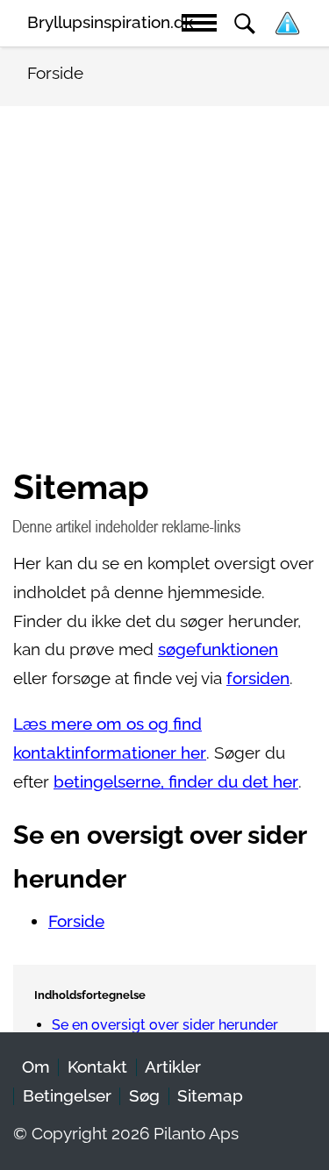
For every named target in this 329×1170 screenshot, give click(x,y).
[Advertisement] (164, 293)
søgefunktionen (218, 649)
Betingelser (67, 1096)
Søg (144, 1096)
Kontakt (97, 1067)
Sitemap (210, 1096)
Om (36, 1067)
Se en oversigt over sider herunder (165, 1025)
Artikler (173, 1067)
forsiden (258, 678)
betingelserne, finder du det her (176, 782)
